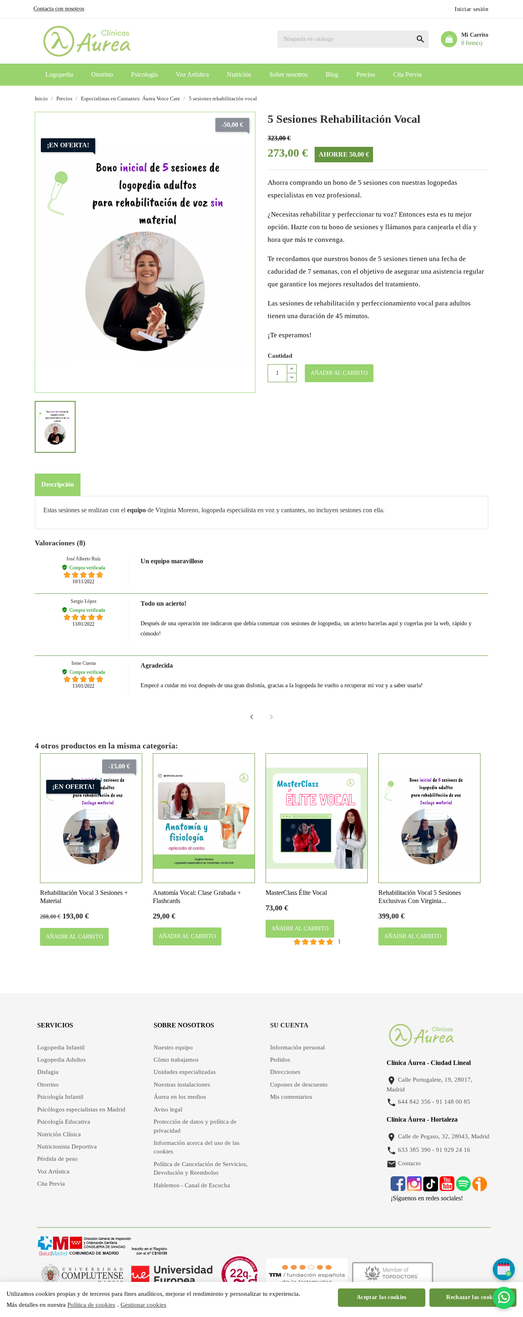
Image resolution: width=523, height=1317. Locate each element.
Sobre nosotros (288, 74)
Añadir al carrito (339, 373)
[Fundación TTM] (307, 1274)
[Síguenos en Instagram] (414, 1188)
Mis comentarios (291, 1096)
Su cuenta (289, 1025)
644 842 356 (414, 1102)
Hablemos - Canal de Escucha (192, 1185)
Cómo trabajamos (176, 1059)
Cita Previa (407, 74)
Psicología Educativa (63, 1121)
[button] (252, 717)
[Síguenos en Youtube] (447, 1188)
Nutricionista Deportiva (67, 1146)
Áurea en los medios (180, 1096)
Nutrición (239, 74)
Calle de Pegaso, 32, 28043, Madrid (443, 1136)
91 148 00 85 (453, 1102)
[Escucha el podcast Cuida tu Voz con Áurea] (479, 1188)
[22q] (239, 1274)
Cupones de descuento (299, 1084)
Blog (332, 74)
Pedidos (280, 1059)
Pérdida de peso (57, 1158)
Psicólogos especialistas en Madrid (81, 1109)
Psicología (144, 74)
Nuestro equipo (173, 1047)
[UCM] (82, 1274)
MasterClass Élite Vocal (296, 892)
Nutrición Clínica (59, 1134)
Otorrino (102, 74)
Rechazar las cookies (472, 1297)
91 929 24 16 (453, 1150)
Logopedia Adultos (61, 1059)
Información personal (297, 1047)
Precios (365, 74)
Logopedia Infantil (61, 1047)
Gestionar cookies (143, 1305)
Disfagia (47, 1072)
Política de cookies (91, 1305)
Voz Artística (192, 74)
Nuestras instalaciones (182, 1084)
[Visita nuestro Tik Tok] (431, 1188)
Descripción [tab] (57, 484)
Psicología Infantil (60, 1096)
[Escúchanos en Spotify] (463, 1188)
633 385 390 (414, 1150)
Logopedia (59, 74)
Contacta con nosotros (59, 9)
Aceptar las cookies (382, 1297)
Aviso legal (168, 1109)
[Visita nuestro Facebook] (398, 1188)
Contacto (409, 1163)
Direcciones (285, 1072)
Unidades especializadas (185, 1072)
